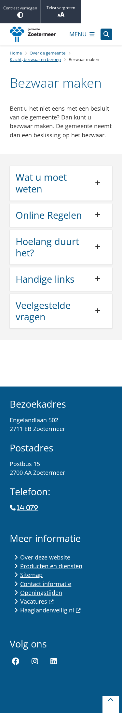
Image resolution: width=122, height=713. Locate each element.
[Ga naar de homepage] (36, 34)
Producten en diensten (51, 566)
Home (16, 53)
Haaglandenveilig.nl (47, 610)
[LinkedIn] (54, 661)
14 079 (27, 508)
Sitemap (31, 575)
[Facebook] (15, 661)
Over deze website (45, 557)
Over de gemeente (47, 53)
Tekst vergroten (61, 7)
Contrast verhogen (20, 8)
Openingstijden (41, 592)
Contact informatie (45, 584)
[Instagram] (35, 661)
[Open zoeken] (106, 34)
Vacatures (33, 601)
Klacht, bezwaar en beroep (35, 59)
